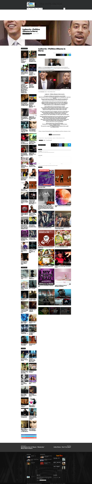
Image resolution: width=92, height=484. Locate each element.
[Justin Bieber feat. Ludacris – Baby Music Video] (33, 220)
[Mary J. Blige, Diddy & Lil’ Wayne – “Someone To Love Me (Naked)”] (24, 424)
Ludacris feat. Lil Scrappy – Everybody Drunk (24, 142)
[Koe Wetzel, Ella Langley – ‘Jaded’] (33, 294)
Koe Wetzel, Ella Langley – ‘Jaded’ (32, 299)
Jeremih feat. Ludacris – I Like (32, 166)
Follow (35, 436)
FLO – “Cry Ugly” (32, 288)
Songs (24, 33)
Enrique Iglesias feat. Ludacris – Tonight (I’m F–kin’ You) (24, 118)
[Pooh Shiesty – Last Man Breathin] (33, 328)
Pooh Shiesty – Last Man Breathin (32, 333)
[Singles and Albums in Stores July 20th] (33, 148)
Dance (21, 308)
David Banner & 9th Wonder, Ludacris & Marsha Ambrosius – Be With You (32, 105)
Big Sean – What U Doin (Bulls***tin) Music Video (24, 372)
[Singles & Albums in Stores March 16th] (24, 209)
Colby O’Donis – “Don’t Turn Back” (62, 447)
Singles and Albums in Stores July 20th (32, 154)
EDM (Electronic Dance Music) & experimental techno (57, 467)
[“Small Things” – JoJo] (28, 457)
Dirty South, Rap (22, 415)
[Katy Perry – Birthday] (33, 366)
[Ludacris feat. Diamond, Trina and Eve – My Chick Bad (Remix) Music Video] (33, 195)
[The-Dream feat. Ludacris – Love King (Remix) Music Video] (24, 172)
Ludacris (28, 34)
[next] (69, 140)
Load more (59, 470)
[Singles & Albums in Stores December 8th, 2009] (33, 245)
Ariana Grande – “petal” (32, 345)
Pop (29, 308)
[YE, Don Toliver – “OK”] (24, 273)
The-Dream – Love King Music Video (32, 190)
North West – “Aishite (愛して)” (24, 333)
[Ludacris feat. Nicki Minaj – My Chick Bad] (24, 234)
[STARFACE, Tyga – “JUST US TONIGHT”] (33, 305)
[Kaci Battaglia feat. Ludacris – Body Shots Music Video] (24, 148)
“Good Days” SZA (33, 462)
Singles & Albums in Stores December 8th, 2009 (32, 251)
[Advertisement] (46, 15)
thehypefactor (42, 37)
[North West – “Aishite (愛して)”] (24, 328)
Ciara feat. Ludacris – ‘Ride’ (24, 190)
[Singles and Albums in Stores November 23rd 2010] (33, 112)
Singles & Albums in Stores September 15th (63, 206)
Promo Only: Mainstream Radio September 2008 (44, 187)
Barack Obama (25, 34)
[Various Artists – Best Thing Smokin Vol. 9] (46, 257)
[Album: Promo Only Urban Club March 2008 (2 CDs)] (46, 238)
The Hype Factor (41, 138)
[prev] (68, 140)
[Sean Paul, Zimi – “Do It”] (33, 317)
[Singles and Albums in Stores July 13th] (24, 161)
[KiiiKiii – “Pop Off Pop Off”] (24, 284)
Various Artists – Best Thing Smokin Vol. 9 (45, 267)
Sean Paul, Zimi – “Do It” (32, 322)
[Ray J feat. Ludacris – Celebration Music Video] (33, 80)
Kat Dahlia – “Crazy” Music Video (24, 383)
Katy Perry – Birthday (31, 372)
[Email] (59, 55)
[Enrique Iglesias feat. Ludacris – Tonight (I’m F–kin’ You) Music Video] (24, 98)
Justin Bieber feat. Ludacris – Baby (24, 250)
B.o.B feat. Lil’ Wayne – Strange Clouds (24, 359)
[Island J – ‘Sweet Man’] (33, 378)
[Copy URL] (57, 55)
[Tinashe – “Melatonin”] (33, 273)
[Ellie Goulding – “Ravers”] (24, 294)
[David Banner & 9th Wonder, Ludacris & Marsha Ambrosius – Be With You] (33, 98)
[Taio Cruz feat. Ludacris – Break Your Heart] (33, 209)
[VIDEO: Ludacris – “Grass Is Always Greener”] (24, 67)
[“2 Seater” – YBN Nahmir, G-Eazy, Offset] (28, 460)
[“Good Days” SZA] (28, 463)
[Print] (61, 55)
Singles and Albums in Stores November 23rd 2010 (32, 118)
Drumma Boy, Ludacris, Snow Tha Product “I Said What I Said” (32, 60)
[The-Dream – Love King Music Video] (33, 185)
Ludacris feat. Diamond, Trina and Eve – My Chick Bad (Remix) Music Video (32, 202)
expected (52, 68)
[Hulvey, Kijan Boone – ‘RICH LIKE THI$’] (24, 389)
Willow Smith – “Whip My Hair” (32, 406)
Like (35, 434)
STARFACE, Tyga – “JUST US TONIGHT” (32, 310)
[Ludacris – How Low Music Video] (33, 234)
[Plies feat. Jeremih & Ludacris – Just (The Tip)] (33, 67)
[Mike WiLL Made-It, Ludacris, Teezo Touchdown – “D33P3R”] (24, 54)
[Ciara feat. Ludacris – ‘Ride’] (24, 185)
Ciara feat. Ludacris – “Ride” (32, 178)
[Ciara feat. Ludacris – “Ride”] (33, 172)
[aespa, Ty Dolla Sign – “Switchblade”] (59, 301)
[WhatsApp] (68, 55)
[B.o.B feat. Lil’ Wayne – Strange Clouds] (24, 354)
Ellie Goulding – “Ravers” (24, 299)
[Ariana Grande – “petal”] (33, 339)
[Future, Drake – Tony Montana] (24, 412)
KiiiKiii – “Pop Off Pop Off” (24, 289)
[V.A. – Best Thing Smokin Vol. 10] (63, 238)
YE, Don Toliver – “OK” (24, 278)
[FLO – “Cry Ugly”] (33, 284)
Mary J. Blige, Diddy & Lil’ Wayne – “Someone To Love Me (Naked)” (24, 430)
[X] (66, 55)
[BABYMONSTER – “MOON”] (67, 301)
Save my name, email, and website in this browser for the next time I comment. (48, 165)
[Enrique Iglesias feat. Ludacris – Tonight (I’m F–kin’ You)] (24, 112)
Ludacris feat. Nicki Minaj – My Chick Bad (24, 239)
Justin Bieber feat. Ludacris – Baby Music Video (32, 226)
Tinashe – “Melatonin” (31, 278)
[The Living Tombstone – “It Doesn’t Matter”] (43, 311)
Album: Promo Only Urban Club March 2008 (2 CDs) (45, 247)
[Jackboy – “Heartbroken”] (65, 311)
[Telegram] (70, 55)
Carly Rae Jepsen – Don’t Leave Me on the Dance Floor (24, 311)
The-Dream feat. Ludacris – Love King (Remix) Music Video (24, 178)
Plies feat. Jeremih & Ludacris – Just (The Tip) (32, 73)
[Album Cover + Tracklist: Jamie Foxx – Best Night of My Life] (24, 124)
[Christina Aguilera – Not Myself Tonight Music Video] (33, 354)
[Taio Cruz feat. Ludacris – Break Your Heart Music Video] (24, 195)
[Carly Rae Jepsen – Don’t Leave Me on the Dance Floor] (24, 305)
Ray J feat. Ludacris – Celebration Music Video (31, 86)
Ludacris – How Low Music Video (32, 239)
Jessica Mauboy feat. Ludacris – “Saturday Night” (32, 130)
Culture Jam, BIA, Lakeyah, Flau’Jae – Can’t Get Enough (32, 418)
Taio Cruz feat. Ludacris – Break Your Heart (32, 214)
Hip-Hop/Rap (27, 33)
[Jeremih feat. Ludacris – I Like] (33, 161)
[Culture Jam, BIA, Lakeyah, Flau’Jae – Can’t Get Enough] (33, 412)
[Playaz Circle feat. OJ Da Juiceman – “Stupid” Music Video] (63, 219)
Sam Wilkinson (40, 151)
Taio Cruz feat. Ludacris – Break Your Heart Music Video (24, 201)
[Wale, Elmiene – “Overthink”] (24, 339)
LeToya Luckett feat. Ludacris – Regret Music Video (24, 263)
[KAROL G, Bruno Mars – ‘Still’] (24, 317)
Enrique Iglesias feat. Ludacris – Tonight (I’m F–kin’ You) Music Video (24, 104)
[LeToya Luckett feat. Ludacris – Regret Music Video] (24, 257)
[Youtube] (59, 477)
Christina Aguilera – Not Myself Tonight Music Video (32, 360)
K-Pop (21, 287)
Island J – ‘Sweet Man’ (32, 383)
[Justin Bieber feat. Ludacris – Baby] (24, 245)
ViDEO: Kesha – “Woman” (24, 406)
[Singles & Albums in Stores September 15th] (63, 197)
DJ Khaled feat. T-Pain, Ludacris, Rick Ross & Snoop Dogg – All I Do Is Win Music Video (24, 227)
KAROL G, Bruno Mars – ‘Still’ (24, 322)
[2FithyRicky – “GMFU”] (54, 311)
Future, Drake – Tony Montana (24, 417)
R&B (30, 33)
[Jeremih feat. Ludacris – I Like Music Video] (33, 137)
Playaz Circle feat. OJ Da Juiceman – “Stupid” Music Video (62, 228)
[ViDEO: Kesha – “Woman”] (24, 401)
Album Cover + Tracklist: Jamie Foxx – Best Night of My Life (24, 130)
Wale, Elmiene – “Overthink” (24, 345)
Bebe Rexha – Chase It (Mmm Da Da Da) (32, 395)
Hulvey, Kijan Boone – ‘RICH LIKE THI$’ (24, 395)
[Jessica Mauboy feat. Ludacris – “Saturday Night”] (33, 124)
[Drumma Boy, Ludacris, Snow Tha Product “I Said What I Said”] (33, 54)
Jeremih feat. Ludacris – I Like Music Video (32, 142)
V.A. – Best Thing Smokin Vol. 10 (61, 247)
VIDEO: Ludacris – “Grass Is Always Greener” (24, 73)
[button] (64, 9)
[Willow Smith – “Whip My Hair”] (33, 401)
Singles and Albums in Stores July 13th (24, 166)
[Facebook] (63, 55)
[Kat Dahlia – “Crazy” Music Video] (24, 378)
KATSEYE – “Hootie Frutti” (57, 462)
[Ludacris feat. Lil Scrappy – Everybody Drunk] (24, 137)
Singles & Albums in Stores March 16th (24, 214)
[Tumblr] (56, 477)
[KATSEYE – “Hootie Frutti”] (63, 463)
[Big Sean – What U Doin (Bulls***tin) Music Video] (24, 366)
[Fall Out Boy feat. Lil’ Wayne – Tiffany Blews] (42, 463)
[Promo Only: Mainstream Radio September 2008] (46, 178)
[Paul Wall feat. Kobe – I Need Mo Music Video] (42, 460)
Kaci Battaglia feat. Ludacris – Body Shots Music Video (24, 154)
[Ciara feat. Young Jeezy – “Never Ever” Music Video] (42, 457)
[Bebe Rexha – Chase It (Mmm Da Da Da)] (33, 389)
